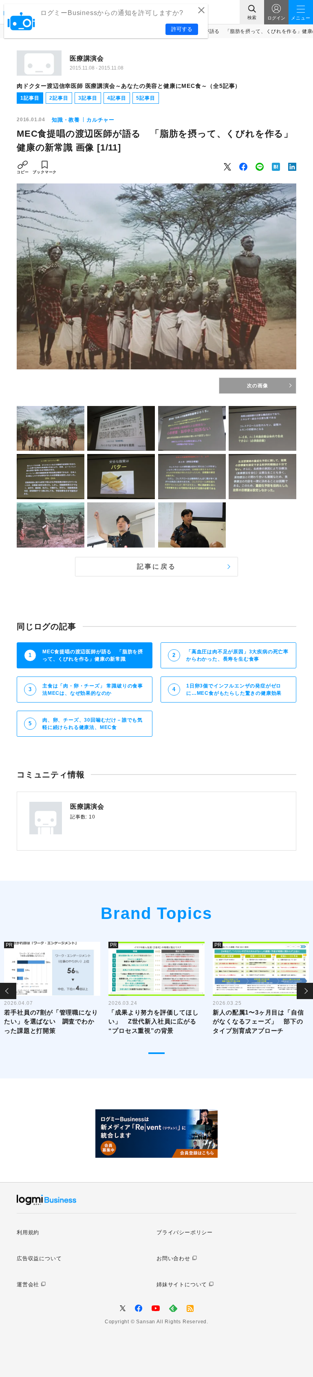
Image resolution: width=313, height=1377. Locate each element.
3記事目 (87, 98)
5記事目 (145, 98)
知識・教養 (66, 120)
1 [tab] (156, 1053)
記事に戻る (156, 566)
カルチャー (100, 120)
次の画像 (257, 385)
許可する (181, 29)
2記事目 (58, 98)
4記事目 (116, 98)
